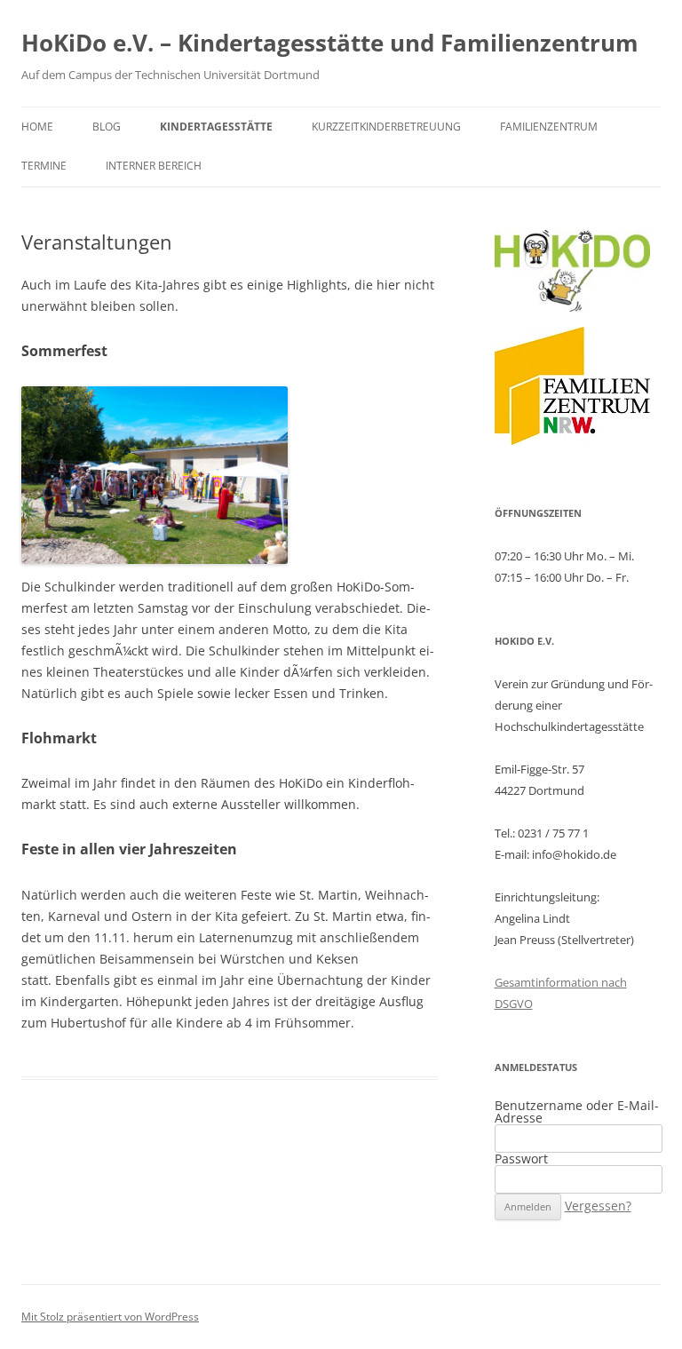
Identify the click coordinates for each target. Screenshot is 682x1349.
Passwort (521, 1158)
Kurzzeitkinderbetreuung (386, 126)
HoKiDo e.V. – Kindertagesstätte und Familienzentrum (329, 43)
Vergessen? (598, 1205)
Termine (44, 165)
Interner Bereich (154, 165)
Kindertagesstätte (216, 126)
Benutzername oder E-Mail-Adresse (577, 1111)
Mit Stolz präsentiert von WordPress (110, 1316)
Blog (106, 126)
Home (37, 126)
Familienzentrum (549, 126)
